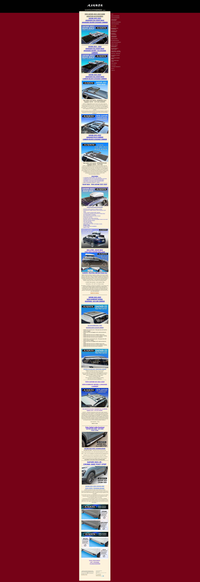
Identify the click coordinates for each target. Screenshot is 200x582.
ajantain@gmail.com (98, 575)
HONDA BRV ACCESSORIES (116, 22)
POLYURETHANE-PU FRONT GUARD (114, 49)
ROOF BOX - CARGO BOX (115, 53)
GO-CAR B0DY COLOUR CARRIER (115, 56)
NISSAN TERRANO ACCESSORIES (114, 46)
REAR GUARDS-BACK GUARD (115, 61)
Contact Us (113, 70)
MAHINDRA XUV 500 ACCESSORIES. (114, 29)
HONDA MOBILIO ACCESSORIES (114, 20)
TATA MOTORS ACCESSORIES (113, 26)
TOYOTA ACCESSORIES (115, 17)
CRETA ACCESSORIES (115, 23)
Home (112, 14)
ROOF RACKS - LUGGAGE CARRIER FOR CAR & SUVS (116, 51)
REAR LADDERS (114, 63)
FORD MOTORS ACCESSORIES (114, 36)
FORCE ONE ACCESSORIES (116, 42)
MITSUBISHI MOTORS (115, 40)
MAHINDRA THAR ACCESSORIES (114, 31)
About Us (112, 68)
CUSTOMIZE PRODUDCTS (115, 66)
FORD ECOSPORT (114, 38)
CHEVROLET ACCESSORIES (113, 34)
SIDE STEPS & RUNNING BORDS (115, 58)
